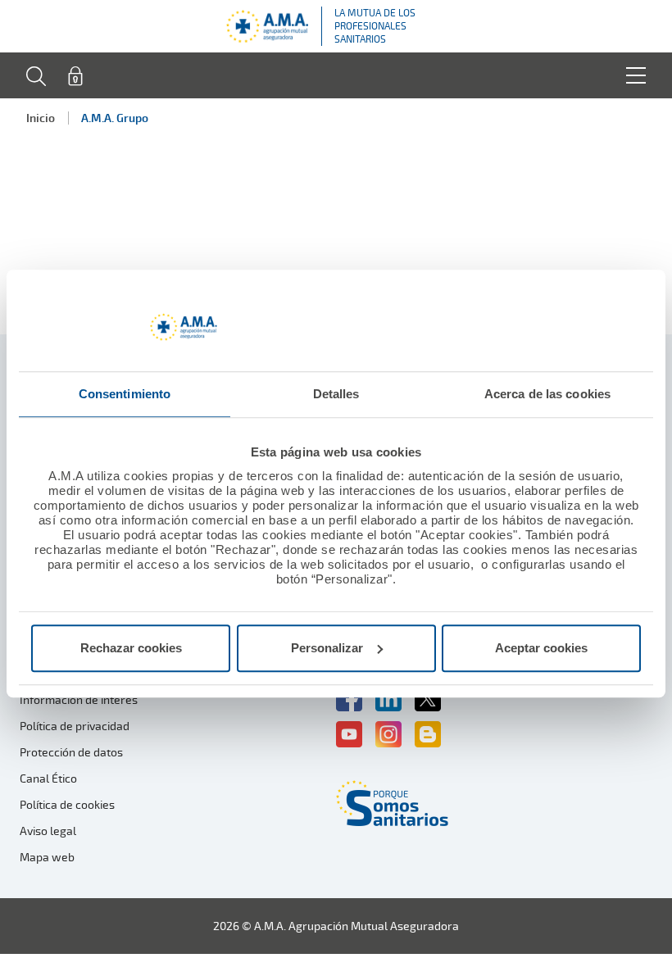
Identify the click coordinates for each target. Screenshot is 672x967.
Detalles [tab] (336, 394)
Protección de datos (71, 752)
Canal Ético (48, 778)
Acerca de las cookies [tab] (547, 394)
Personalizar (327, 648)
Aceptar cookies (541, 648)
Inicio (40, 117)
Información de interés (79, 699)
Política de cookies (67, 804)
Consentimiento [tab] (124, 394)
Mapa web (47, 857)
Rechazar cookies (131, 648)
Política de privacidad (74, 725)
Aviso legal (48, 830)
